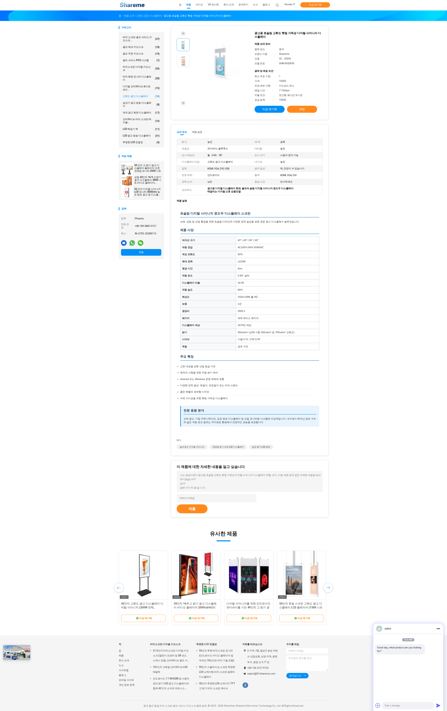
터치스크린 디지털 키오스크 (141, 68)
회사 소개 (124, 660)
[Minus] (438, 629)
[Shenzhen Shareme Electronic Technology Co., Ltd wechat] (140, 243)
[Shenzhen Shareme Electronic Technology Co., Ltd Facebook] (245, 685)
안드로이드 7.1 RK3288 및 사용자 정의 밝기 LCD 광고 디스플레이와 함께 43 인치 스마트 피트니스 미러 (171, 684)
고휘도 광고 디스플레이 (141, 96)
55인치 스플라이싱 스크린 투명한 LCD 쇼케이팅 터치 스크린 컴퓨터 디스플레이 (217, 672)
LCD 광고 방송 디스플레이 (141, 135)
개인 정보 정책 (126, 684)
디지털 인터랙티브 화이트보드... (141, 88)
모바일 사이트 (126, 680)
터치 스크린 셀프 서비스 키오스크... (141, 39)
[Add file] (377, 705)
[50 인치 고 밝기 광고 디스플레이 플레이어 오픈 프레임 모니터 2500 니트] (127, 169)
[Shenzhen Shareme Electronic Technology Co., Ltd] (132, 5)
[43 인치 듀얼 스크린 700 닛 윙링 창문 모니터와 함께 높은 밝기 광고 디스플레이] (196, 575)
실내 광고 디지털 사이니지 (192, 447)
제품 (121, 655)
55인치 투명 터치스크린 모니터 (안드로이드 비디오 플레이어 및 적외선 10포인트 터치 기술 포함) (216, 655)
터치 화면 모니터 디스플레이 (141, 78)
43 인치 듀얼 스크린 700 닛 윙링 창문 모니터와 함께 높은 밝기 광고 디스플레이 (195, 607)
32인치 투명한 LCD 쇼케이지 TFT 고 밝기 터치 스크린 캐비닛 (217, 686)
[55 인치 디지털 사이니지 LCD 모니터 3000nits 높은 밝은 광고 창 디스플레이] (127, 192)
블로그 (122, 675)
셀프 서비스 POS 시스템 (141, 60)
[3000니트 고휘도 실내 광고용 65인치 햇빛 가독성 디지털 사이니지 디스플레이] (301, 575)
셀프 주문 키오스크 (141, 53)
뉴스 (121, 665)
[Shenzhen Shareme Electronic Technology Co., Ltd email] (124, 243)
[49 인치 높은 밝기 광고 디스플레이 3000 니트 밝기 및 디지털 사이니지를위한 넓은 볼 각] (143, 575)
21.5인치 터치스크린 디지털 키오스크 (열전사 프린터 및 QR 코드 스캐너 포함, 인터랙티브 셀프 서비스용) (171, 656)
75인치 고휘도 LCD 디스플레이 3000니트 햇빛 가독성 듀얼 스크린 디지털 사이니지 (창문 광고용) (247, 607)
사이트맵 (124, 670)
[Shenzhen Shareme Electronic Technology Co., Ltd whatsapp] (132, 243)
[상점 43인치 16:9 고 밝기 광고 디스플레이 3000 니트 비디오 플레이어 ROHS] (127, 180)
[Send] (438, 705)
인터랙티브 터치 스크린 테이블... (141, 121)
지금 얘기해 (315, 4)
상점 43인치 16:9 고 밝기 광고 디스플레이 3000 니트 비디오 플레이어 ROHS (147, 180)
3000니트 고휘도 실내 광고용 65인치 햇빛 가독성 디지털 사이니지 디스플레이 (300, 607)
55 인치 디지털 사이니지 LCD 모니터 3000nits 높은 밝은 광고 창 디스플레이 (147, 192)
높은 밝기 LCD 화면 (261, 447)
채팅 (141, 252)
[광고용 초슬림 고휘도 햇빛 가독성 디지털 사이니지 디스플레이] (220, 61)
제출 (192, 509)
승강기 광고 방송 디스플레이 (141, 104)
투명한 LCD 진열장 (141, 142)
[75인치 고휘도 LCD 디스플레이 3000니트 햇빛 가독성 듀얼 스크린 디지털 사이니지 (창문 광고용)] (248, 575)
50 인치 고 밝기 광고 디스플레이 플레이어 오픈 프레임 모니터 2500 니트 (147, 168)
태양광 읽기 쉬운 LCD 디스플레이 (228, 447)
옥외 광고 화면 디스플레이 (141, 112)
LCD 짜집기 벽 (141, 129)
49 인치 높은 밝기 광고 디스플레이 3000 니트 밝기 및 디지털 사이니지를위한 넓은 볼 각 (142, 607)
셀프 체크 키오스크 (141, 47)
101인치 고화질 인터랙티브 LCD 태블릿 (170, 669)
